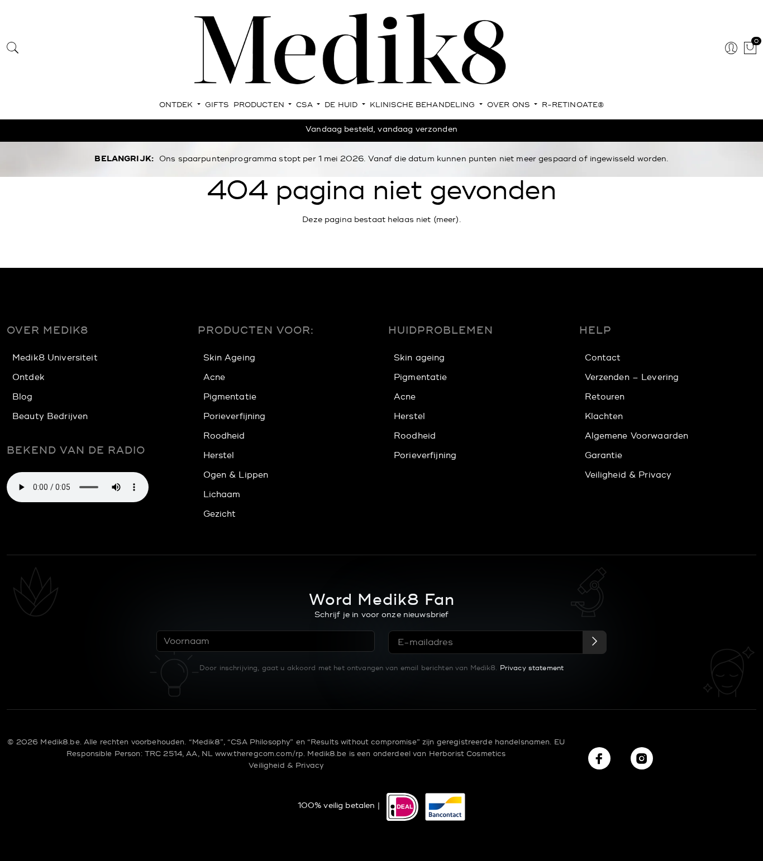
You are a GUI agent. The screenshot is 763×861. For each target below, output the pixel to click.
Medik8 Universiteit (55, 358)
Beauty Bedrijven (50, 416)
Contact (603, 358)
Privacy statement (532, 667)
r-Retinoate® (573, 104)
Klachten (604, 416)
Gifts (217, 104)
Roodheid (224, 436)
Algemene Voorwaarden (637, 436)
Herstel (219, 455)
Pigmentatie (230, 397)
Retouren (605, 397)
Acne (214, 377)
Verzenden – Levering (632, 377)
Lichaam (222, 494)
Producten (260, 104)
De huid (342, 104)
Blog (22, 397)
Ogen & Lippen (236, 475)
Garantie (604, 455)
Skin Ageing (229, 358)
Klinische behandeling (424, 104)
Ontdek (177, 104)
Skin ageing (419, 358)
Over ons (509, 104)
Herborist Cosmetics (467, 753)
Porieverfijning (234, 416)
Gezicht (219, 514)
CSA (305, 104)
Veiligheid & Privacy (628, 475)
